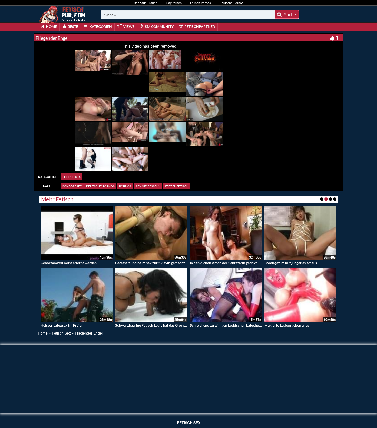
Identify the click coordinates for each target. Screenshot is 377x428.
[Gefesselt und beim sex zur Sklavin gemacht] (151, 233)
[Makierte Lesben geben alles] (300, 295)
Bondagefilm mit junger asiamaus (290, 263)
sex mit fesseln (148, 186)
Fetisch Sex (71, 177)
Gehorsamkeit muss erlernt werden (69, 263)
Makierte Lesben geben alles (286, 325)
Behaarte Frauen (145, 2)
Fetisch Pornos (200, 2)
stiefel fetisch (176, 186)
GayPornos (174, 2)
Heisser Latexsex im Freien (62, 325)
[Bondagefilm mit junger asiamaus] (300, 233)
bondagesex (72, 186)
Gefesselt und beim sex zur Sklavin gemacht (150, 263)
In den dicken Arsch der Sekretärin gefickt (223, 263)
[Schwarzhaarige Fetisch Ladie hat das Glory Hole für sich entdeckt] (151, 295)
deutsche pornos (100, 186)
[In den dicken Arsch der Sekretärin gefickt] (226, 233)
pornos (125, 186)
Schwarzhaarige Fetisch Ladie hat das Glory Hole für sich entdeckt (167, 325)
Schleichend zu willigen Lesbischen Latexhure (226, 325)
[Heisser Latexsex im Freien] (77, 295)
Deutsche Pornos (231, 2)
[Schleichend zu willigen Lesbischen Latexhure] (226, 295)
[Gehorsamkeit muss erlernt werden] (77, 233)
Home (43, 333)
